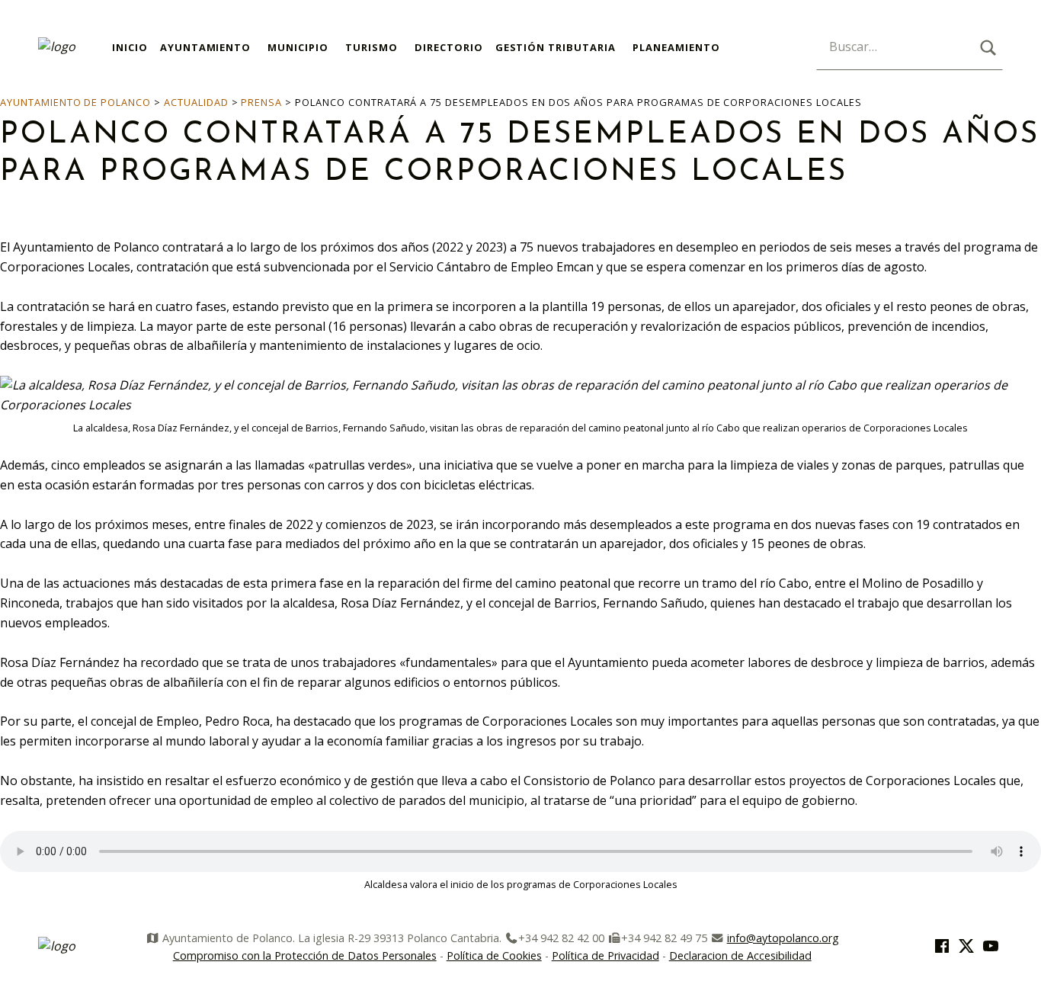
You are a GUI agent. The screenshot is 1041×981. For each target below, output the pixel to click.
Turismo (371, 47)
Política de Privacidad (605, 955)
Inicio (130, 47)
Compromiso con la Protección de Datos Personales (305, 955)
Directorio (449, 47)
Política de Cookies (494, 955)
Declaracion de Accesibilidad (740, 955)
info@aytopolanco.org (783, 938)
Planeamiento (676, 47)
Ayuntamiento (205, 47)
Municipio (297, 47)
